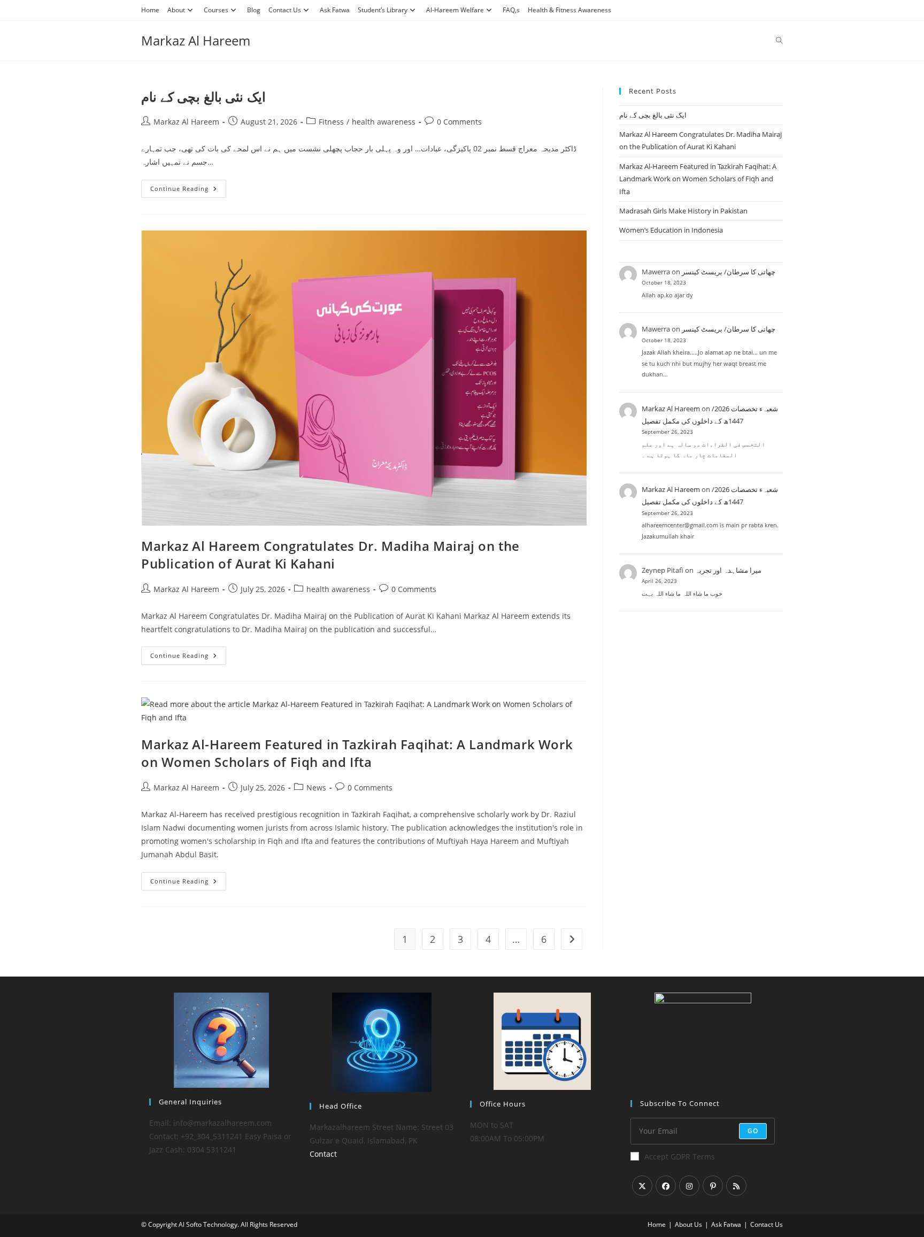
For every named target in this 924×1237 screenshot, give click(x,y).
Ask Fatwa (335, 9)
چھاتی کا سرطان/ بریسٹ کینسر (728, 271)
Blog (253, 9)
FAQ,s (511, 9)
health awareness (383, 122)
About (176, 9)
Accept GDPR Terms (679, 1156)
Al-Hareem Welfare (455, 9)
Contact (323, 1154)
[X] (642, 1185)
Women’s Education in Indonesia (671, 230)
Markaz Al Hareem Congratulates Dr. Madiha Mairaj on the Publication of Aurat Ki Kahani (330, 555)
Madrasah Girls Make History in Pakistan (683, 211)
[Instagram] (689, 1185)
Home (150, 9)
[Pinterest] (713, 1185)
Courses (216, 9)
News (316, 787)
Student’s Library (382, 9)
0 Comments (459, 122)
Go (753, 1130)
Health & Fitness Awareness (569, 9)
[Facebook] (666, 1185)
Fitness (331, 122)
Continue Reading (185, 190)
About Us (688, 1224)
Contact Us (284, 9)
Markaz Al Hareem (195, 40)
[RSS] (736, 1185)
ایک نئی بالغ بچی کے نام (203, 96)
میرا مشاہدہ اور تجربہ (728, 570)
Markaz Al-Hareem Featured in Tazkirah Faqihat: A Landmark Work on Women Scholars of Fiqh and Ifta (357, 753)
